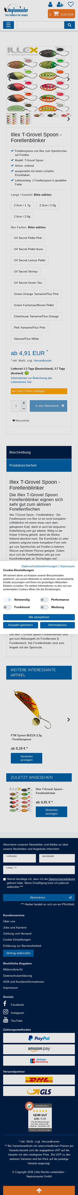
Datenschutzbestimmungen (40, 566)
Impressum (67, 566)
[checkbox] (7, 600)
